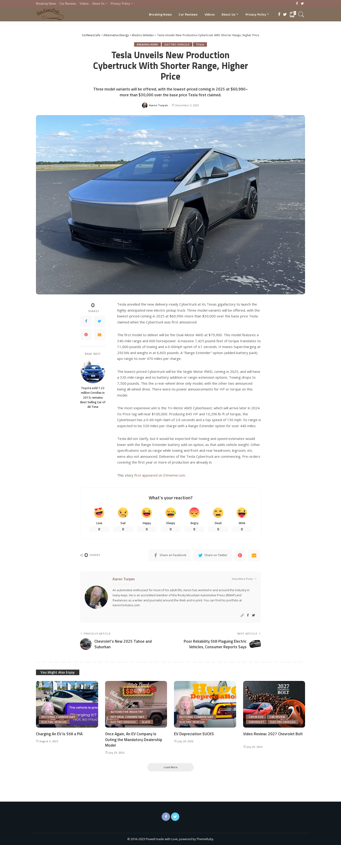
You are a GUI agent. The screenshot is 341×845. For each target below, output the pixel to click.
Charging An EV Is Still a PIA (59, 734)
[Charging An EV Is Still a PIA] (67, 704)
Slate (146, 722)
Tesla (200, 44)
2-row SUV (256, 717)
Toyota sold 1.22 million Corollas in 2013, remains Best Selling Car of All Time (93, 397)
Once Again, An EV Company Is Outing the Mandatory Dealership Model (133, 739)
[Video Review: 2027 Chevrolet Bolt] (274, 704)
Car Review (277, 717)
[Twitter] (302, 3)
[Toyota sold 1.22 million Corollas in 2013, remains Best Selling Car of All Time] (93, 371)
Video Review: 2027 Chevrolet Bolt (273, 734)
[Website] (242, 615)
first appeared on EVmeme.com (159, 475)
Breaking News (147, 44)
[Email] (99, 334)
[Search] (301, 14)
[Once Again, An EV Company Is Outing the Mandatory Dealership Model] (136, 704)
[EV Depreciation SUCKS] (205, 704)
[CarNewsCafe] (50, 14)
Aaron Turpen (158, 105)
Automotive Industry (127, 711)
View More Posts (242, 579)
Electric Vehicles (177, 44)
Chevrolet (256, 722)
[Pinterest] (86, 334)
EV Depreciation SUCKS (194, 734)
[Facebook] (297, 3)
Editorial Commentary (58, 717)
